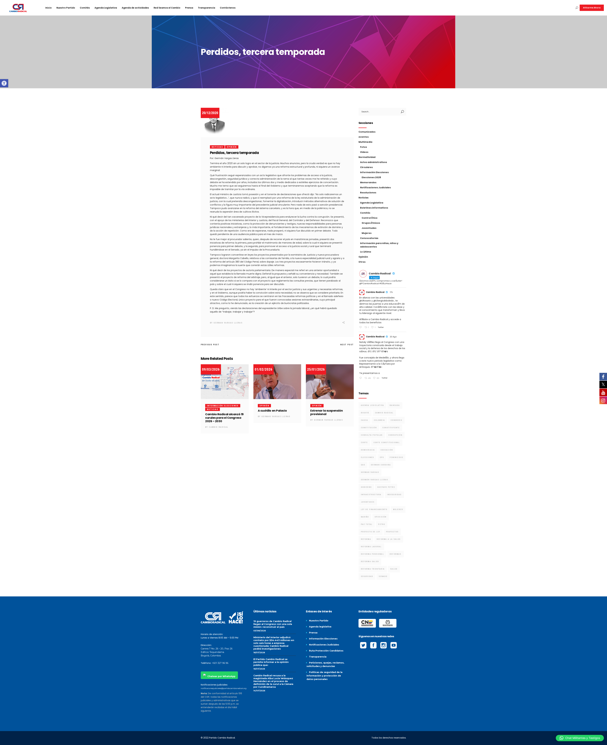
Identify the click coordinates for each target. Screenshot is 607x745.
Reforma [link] (366, 539)
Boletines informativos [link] (374, 207)
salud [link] (393, 569)
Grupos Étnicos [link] (371, 223)
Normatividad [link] (367, 157)
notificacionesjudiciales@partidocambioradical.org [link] (223, 688)
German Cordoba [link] (381, 465)
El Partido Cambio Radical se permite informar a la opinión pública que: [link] (271, 662)
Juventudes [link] (369, 228)
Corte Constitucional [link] (387, 442)
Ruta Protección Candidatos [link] (326, 650)
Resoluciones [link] (368, 192)
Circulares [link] (366, 167)
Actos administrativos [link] (373, 162)
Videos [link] (364, 152)
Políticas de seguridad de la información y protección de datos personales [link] (324, 676)
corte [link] (364, 442)
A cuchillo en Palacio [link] (272, 411)
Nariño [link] (365, 517)
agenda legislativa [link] (372, 405)
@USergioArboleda (383, 300)
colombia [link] (379, 420)
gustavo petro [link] (386, 487)
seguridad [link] (367, 576)
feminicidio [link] (396, 457)
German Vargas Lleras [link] (228, 323)
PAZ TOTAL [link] (367, 524)
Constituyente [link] (391, 428)
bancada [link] (395, 405)
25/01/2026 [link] (316, 369)
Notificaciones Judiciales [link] (375, 187)
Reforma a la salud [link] (389, 539)
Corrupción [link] (395, 435)
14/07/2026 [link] (259, 690)
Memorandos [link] (368, 182)
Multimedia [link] (365, 142)
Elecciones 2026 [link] (371, 177)
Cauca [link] (364, 420)
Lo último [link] (365, 251)
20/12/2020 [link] (210, 113)
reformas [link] (395, 554)
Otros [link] (362, 261)
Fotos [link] (363, 147)
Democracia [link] (368, 450)
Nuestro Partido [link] (318, 620)
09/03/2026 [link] (211, 369)
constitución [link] (369, 428)
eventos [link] (364, 136)
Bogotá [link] (365, 413)
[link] (4, 83)
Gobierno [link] (366, 487)
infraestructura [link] (371, 495)
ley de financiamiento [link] (374, 509)
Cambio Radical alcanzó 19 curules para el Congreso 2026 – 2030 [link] (224, 417)
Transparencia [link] (317, 656)
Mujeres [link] (366, 233)
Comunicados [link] (367, 131)
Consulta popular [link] (372, 435)
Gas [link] (363, 465)
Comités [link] (365, 212)
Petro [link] (381, 524)
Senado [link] (383, 576)
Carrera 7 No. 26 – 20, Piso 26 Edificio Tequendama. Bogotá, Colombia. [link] (216, 652)
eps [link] (382, 457)
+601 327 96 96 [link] (220, 663)
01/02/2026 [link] (263, 369)
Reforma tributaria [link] (373, 569)
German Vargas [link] (370, 472)
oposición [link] (380, 517)
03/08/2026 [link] (259, 630)
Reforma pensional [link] (372, 554)
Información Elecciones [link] (223, 406)
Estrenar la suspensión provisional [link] (326, 412)
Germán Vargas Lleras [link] (374, 480)
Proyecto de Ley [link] (370, 532)
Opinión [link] (232, 147)
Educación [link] (387, 450)
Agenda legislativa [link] (320, 626)
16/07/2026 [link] (259, 652)
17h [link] (391, 292)
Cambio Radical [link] (218, 427)
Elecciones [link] (367, 457)
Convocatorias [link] (369, 238)
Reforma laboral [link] (371, 547)
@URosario (365, 300)
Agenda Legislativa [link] (371, 202)
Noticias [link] (217, 147)
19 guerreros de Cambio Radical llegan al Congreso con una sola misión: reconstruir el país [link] (272, 624)
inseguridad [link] (394, 495)
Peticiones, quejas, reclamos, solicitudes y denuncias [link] (325, 664)
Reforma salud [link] (370, 561)
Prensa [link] (313, 632)
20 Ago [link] (393, 336)
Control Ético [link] (369, 217)
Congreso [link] (396, 420)
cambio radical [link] (384, 413)
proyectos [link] (392, 532)
